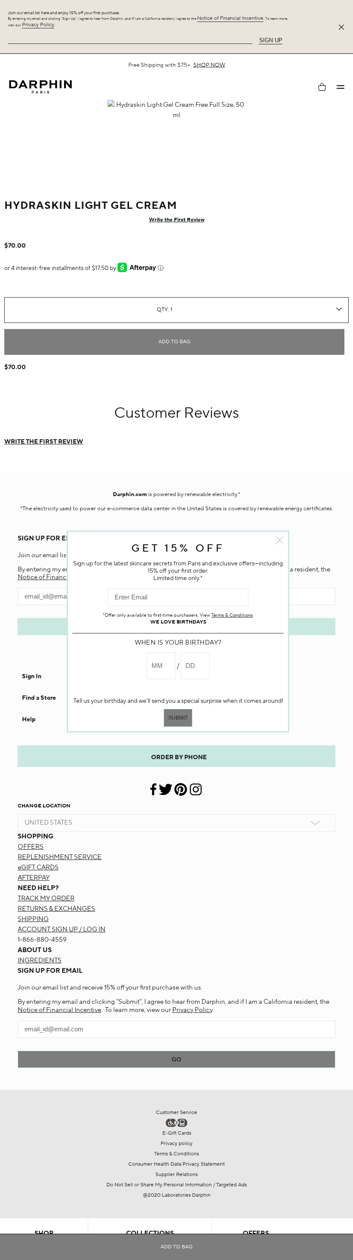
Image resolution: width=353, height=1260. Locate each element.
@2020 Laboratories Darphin (177, 1195)
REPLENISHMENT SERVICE (60, 857)
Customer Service (176, 1112)
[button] (340, 87)
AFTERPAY (34, 878)
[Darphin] (40, 87)
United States (48, 823)
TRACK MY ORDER (46, 898)
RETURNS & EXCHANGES (56, 909)
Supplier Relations (176, 1174)
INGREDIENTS (40, 960)
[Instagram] (195, 786)
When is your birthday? (178, 643)
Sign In (31, 676)
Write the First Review (176, 220)
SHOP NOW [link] (209, 65)
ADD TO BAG (174, 341)
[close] (343, 27)
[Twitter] (165, 786)
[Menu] (340, 87)
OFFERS (30, 847)
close (280, 540)
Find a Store (39, 698)
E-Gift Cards (176, 1133)
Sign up (270, 40)
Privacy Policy (38, 25)
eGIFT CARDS (38, 867)
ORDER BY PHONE (179, 757)
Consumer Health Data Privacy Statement (176, 1164)
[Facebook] (154, 786)
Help (29, 719)
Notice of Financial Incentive (230, 18)
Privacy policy (176, 1143)
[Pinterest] (180, 786)
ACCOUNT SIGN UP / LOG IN (61, 929)
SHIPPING (33, 919)
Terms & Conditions (176, 1154)
